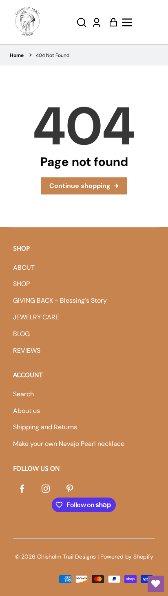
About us (26, 410)
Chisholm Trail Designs (66, 556)
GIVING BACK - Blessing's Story (60, 300)
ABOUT (24, 267)
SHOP (21, 283)
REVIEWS (26, 350)
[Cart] (111, 22)
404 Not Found (53, 55)
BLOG (21, 334)
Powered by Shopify (126, 556)
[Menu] (140, 22)
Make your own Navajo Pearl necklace (68, 443)
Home (17, 55)
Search (23, 394)
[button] (81, 22)
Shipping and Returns (45, 427)
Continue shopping (80, 185)
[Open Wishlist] (156, 584)
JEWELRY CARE (36, 317)
